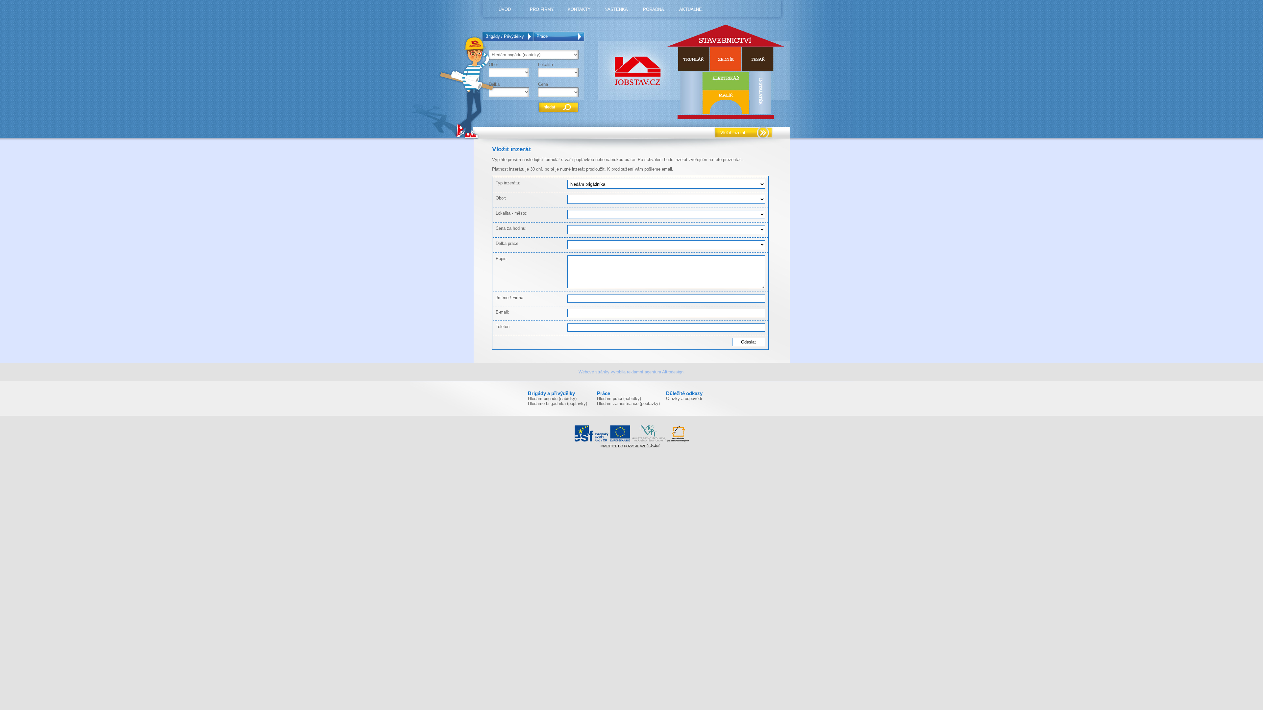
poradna (653, 9)
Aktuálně (690, 9)
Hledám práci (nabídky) (619, 398)
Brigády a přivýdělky (551, 393)
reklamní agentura (644, 371)
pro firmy (542, 9)
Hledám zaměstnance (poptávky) (628, 403)
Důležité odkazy (684, 393)
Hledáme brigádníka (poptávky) (557, 403)
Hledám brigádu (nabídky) (552, 398)
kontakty (579, 9)
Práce (542, 36)
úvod (505, 9)
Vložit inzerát (732, 132)
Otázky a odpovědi (684, 398)
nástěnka (616, 9)
